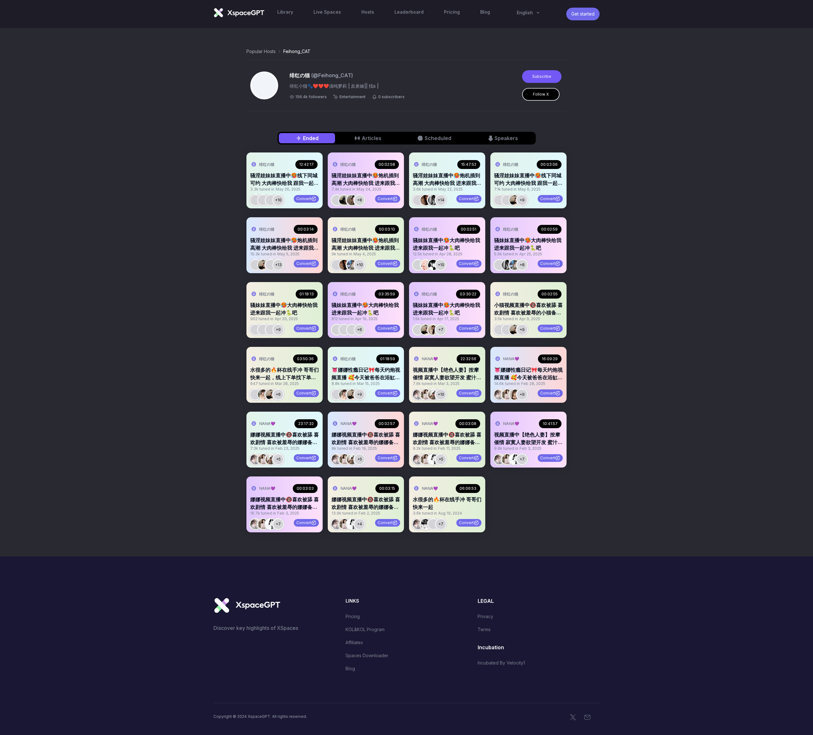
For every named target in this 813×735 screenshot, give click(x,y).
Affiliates (354, 642)
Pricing (353, 616)
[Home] (238, 13)
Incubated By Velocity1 (501, 662)
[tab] (307, 138)
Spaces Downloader (367, 655)
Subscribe (541, 76)
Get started (583, 14)
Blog (350, 668)
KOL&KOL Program (365, 629)
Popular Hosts (261, 51)
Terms (484, 629)
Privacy (485, 616)
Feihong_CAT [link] (297, 51)
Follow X (541, 94)
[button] (284, 180)
